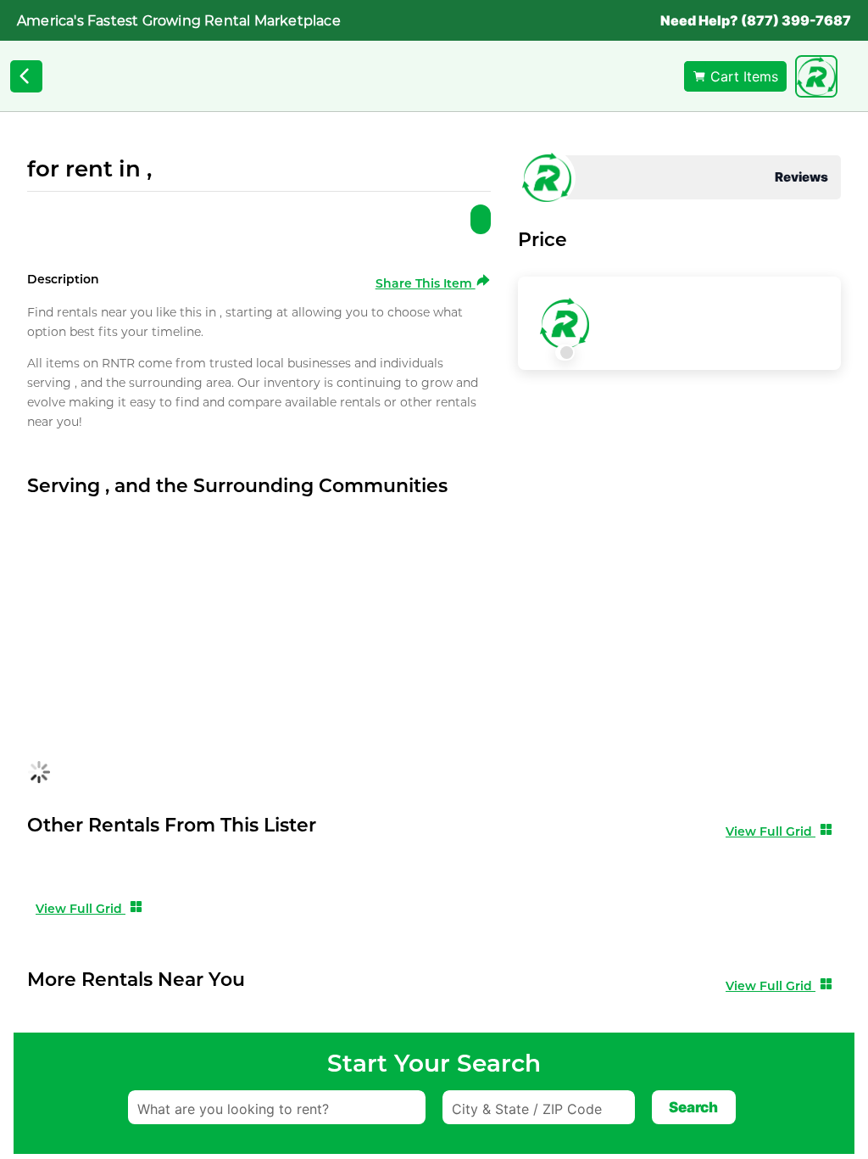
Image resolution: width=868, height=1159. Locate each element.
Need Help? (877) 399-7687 (755, 20)
